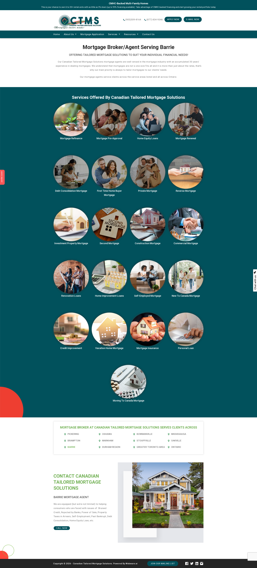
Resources (130, 34)
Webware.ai (131, 563)
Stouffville (144, 440)
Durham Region (111, 447)
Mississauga (178, 434)
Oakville (176, 440)
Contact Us (148, 34)
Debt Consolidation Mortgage (71, 190)
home (56, 34)
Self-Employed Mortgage (147, 295)
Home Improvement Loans (109, 295)
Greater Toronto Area (151, 447)
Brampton (74, 440)
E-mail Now (192, 19)
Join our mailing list (163, 563)
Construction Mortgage (147, 243)
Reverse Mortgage (186, 190)
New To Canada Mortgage (186, 295)
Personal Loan (186, 348)
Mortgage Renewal (186, 138)
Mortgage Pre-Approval (109, 138)
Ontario (176, 447)
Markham (107, 440)
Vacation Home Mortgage (109, 348)
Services (112, 34)
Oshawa (107, 434)
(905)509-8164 (133, 19)
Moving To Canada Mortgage (128, 400)
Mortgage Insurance (148, 348)
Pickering (73, 434)
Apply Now (173, 19)
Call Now (61, 528)
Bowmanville (144, 434)
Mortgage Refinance (71, 138)
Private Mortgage (147, 190)
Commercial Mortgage (186, 243)
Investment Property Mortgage (71, 243)
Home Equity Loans (147, 138)
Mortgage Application (92, 34)
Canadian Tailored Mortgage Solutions (92, 563)
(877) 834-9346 (154, 19)
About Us (69, 34)
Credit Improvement (71, 348)
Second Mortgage (109, 243)
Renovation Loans (71, 295)
